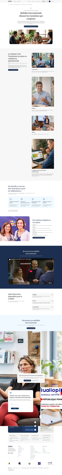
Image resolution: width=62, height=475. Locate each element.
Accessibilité (19, 452)
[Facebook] (8, 453)
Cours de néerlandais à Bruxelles (35, 439)
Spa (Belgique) (32, 447)
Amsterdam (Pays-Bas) (33, 455)
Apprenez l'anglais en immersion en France (36, 438)
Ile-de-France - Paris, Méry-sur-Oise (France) (35, 452)
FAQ (18, 456)
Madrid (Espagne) (32, 457)
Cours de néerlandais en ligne (24, 438)
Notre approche (20, 450)
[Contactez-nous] (49, 1)
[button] (14, 1)
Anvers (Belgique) (32, 450)
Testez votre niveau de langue (46, 452)
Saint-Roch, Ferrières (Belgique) (34, 451)
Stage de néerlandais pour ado (46, 440)
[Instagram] (9, 453)
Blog (43, 447)
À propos (29, 1)
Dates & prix (19, 455)
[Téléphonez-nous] (47, 1)
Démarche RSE (20, 451)
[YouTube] (12, 453)
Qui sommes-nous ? (20, 447)
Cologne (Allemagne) (32, 456)
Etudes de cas (44, 450)
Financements (44, 451)
